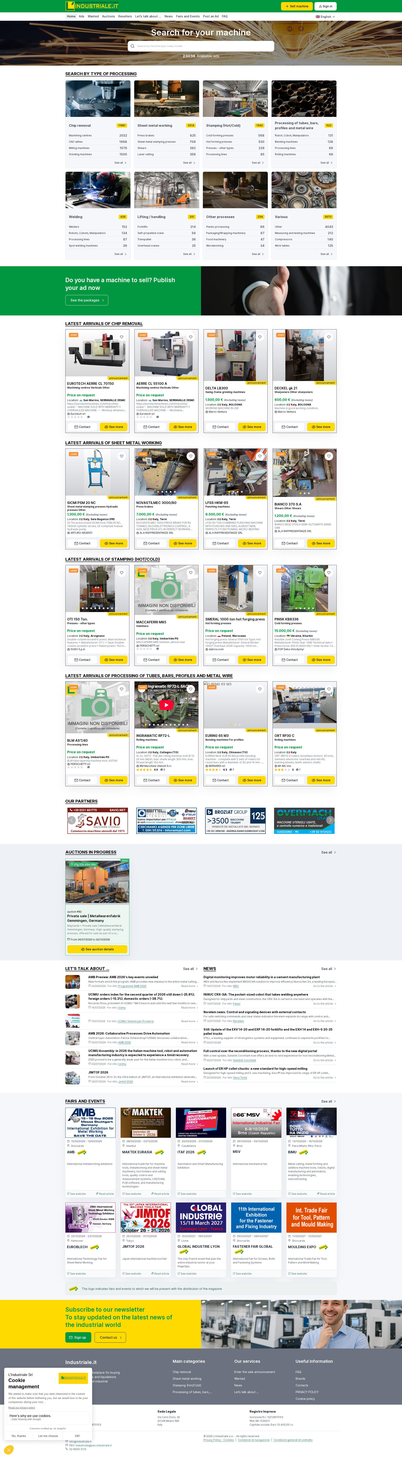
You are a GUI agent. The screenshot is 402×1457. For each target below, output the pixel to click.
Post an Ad (211, 16)
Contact (84, 427)
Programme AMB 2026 (132, 986)
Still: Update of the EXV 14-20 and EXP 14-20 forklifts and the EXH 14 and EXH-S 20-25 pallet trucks (268, 1031)
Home (71, 16)
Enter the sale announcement (254, 1372)
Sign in (327, 6)
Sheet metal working (187, 1378)
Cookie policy (305, 1398)
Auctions (108, 16)
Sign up (80, 1337)
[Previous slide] (72, 472)
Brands (300, 1378)
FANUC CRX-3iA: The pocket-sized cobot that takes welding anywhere (256, 994)
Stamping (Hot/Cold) (187, 1385)
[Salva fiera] (109, 1114)
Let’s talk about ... (148, 16)
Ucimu (122, 1007)
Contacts (302, 1385)
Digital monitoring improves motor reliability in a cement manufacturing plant (262, 977)
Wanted (93, 16)
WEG (236, 986)
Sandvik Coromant (244, 1060)
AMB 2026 (124, 1042)
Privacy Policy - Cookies (219, 1440)
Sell (299, 6)
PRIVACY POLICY (307, 1392)
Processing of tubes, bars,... (192, 1392)
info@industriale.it (80, 1441)
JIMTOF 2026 (98, 1072)
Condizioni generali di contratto (293, 1440)
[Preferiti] (121, 337)
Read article (106, 1193)
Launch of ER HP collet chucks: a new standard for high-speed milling (255, 1068)
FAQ (225, 16)
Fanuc (236, 1003)
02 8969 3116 (77, 1449)
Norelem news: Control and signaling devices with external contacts (255, 1012)
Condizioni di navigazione (254, 1440)
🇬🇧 (323, 16)
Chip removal (182, 1372)
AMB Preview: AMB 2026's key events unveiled (123, 977)
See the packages (85, 300)
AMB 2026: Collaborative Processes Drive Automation (129, 1033)
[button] (95, 492)
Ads (81, 16)
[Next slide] (122, 472)
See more (116, 427)
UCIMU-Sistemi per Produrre (136, 1021)
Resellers (125, 16)
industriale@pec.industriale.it (94, 1445)
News (169, 16)
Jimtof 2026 (125, 1081)
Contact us (108, 1337)
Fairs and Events (188, 16)
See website (78, 1193)
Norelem (238, 1021)
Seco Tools (240, 1077)
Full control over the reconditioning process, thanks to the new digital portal (260, 1051)
